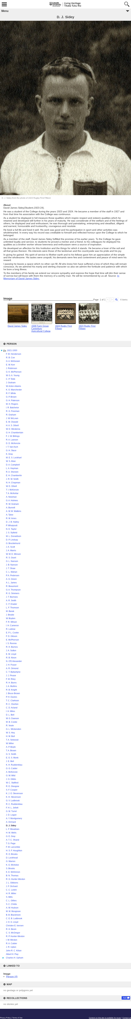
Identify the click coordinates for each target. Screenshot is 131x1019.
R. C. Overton (12, 704)
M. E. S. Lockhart (13, 457)
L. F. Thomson (12, 607)
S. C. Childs (11, 904)
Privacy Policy (5, 1018)
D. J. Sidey (11, 825)
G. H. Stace (11, 450)
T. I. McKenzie (12, 490)
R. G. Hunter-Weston (15, 879)
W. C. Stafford (12, 783)
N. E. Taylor (11, 529)
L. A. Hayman (12, 468)
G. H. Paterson (12, 400)
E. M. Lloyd (11, 654)
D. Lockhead (12, 858)
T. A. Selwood (12, 740)
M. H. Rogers (12, 404)
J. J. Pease (11, 675)
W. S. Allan (11, 461)
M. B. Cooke (11, 722)
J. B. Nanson (12, 565)
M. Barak (10, 611)
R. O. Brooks (12, 854)
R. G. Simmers (12, 593)
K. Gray (9, 454)
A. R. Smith (11, 600)
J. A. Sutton (11, 650)
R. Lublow (10, 629)
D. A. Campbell (13, 465)
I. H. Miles (10, 711)
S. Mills (9, 897)
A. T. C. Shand (12, 840)
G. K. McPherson (13, 372)
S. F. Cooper (11, 790)
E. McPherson (12, 640)
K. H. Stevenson (13, 797)
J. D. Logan (11, 815)
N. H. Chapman (13, 482)
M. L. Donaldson (13, 536)
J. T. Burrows (12, 597)
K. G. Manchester (14, 390)
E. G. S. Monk (12, 758)
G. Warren (10, 861)
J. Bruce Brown (13, 693)
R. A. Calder (11, 943)
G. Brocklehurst (13, 543)
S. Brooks (10, 868)
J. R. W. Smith (12, 479)
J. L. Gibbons (12, 883)
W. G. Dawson (12, 718)
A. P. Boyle (11, 747)
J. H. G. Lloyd (12, 922)
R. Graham (11, 415)
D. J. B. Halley (12, 522)
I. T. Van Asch (12, 447)
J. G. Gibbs (11, 779)
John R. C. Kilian (13, 950)
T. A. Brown (11, 750)
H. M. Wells (11, 833)
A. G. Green (11, 579)
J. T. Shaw (10, 568)
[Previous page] (108, 299)
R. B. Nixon (11, 657)
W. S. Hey (10, 733)
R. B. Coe (10, 357)
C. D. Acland (11, 707)
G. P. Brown (11, 397)
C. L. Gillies (11, 900)
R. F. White (11, 393)
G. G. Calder (11, 768)
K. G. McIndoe (12, 865)
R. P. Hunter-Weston (15, 936)
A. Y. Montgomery (14, 818)
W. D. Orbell (11, 486)
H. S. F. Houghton (14, 850)
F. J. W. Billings (13, 436)
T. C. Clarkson (12, 700)
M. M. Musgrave (13, 911)
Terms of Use (17, 1018)
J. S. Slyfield (11, 532)
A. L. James (11, 582)
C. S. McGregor (13, 933)
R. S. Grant (11, 557)
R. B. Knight (11, 690)
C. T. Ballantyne (13, 672)
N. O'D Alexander (14, 661)
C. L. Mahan (11, 572)
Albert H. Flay (12, 954)
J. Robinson (11, 368)
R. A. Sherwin (12, 472)
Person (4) (12, 976)
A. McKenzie (12, 772)
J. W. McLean (12, 418)
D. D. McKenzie (13, 443)
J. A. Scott (10, 547)
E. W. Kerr (10, 365)
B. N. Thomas (12, 875)
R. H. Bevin (11, 929)
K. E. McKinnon (13, 872)
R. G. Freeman (12, 411)
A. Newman (11, 497)
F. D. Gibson (11, 636)
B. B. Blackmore (13, 915)
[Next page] (112, 299)
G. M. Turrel (11, 811)
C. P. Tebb (10, 379)
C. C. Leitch (11, 890)
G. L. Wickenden (13, 729)
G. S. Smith (11, 754)
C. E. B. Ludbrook (14, 918)
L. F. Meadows (12, 829)
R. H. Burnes (12, 647)
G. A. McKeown (13, 361)
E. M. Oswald (12, 422)
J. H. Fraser (11, 665)
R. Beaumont (12, 586)
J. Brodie (10, 615)
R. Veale (10, 725)
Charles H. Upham (14, 958)
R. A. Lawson (12, 440)
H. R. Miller (11, 893)
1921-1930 (12, 350)
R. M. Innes (11, 518)
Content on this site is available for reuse (105, 1018)
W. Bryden (10, 618)
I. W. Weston (11, 940)
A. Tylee (9, 515)
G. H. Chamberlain (14, 432)
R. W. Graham (12, 504)
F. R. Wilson (11, 622)
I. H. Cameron (12, 625)
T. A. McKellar (12, 493)
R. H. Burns (11, 682)
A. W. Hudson (12, 908)
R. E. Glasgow (12, 786)
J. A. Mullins (11, 686)
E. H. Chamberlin (14, 475)
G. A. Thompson (13, 590)
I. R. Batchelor (12, 407)
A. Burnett (10, 507)
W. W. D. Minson (13, 554)
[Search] (116, 300)
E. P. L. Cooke (12, 632)
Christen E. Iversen (15, 925)
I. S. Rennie (11, 643)
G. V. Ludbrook (13, 800)
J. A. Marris (11, 550)
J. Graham (11, 382)
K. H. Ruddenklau (14, 765)
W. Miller (10, 743)
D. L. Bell (10, 715)
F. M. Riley (11, 679)
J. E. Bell (10, 761)
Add (125, 998)
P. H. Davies (11, 697)
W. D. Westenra (13, 429)
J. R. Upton (11, 947)
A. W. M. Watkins (13, 511)
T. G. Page (11, 843)
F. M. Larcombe (13, 847)
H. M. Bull (10, 736)
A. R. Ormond (12, 668)
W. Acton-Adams (13, 386)
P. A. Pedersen (12, 575)
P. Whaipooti (11, 525)
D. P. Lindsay (12, 540)
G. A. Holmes (12, 500)
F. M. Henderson (13, 354)
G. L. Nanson (12, 561)
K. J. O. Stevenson (14, 793)
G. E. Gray (10, 836)
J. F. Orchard (12, 886)
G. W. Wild (10, 775)
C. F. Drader (11, 604)
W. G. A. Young (12, 375)
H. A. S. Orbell (12, 425)
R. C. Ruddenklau (14, 804)
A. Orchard (11, 822)
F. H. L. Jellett (12, 808)
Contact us (126, 1018)
